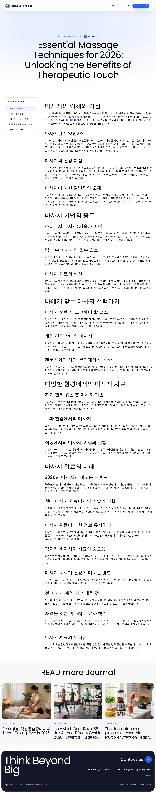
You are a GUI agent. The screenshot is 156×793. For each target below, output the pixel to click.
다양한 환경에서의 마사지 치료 (20, 124)
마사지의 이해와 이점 (16, 108)
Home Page (94, 769)
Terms (141, 785)
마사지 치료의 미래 (15, 129)
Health (61, 36)
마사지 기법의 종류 (15, 114)
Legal (149, 785)
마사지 (69, 120)
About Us (124, 785)
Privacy (133, 785)
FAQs (117, 769)
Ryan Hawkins (93, 36)
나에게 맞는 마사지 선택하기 (19, 119)
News (108, 769)
